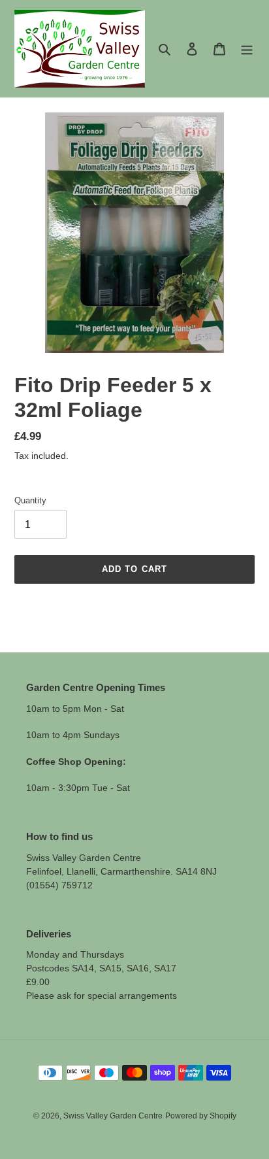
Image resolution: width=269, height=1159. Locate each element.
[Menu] (247, 49)
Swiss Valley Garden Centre (113, 1115)
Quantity (30, 500)
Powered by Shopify (200, 1115)
